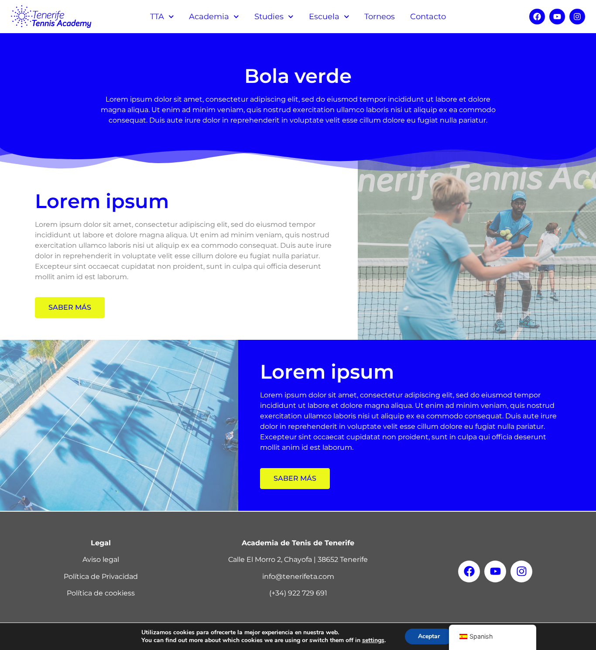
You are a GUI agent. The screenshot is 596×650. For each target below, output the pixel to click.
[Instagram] (577, 16)
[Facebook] (537, 16)
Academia (209, 16)
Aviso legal (100, 559)
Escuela (324, 16)
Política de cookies (99, 593)
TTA (157, 16)
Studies (269, 16)
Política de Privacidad (101, 576)
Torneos (379, 16)
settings (373, 640)
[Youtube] (557, 16)
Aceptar (429, 636)
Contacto (428, 16)
